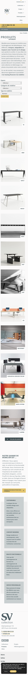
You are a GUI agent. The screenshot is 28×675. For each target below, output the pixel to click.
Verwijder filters (4, 96)
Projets (16, 644)
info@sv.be (4, 26)
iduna (3, 654)
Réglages (6, 671)
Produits (4, 646)
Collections (4, 644)
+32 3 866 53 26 (8, 25)
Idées (3, 649)
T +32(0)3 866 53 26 (7, 631)
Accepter (13, 671)
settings (19, 668)
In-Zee (3, 661)
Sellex (3, 658)
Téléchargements (19, 646)
